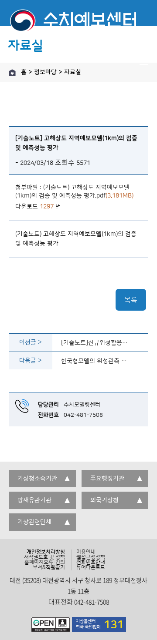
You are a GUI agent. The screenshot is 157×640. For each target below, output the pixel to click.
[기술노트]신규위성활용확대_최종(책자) (96, 342)
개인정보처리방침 (46, 552)
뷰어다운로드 (90, 567)
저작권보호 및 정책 (44, 557)
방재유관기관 (34, 500)
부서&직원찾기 (49, 567)
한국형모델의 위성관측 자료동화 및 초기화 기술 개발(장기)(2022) (96, 361)
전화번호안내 (90, 562)
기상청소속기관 (37, 478)
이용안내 (86, 552)
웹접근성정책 (90, 557)
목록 (130, 300)
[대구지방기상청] (78, 24)
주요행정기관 (107, 478)
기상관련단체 (34, 522)
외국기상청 (104, 500)
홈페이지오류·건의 (44, 562)
